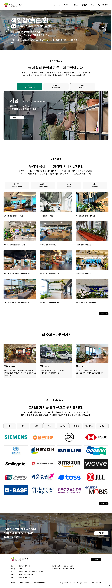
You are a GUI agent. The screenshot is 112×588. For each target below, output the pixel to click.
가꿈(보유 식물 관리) (29, 87)
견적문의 (85, 5)
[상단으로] (109, 585)
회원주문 (96, 559)
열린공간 (17, 185)
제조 (49, 426)
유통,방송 (76, 426)
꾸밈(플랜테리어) (82, 87)
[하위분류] (56, 4)
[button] (109, 30)
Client (76, 5)
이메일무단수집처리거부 (39, 583)
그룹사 (10, 426)
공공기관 (63, 426)
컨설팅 (102, 426)
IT (23, 426)
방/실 (69, 185)
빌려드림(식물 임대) (56, 87)
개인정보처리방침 (24, 583)
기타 (95, 185)
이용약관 (13, 583)
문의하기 (101, 533)
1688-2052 (104, 5)
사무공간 (43, 185)
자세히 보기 (103, 314)
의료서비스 (89, 426)
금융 (36, 426)
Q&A (92, 5)
